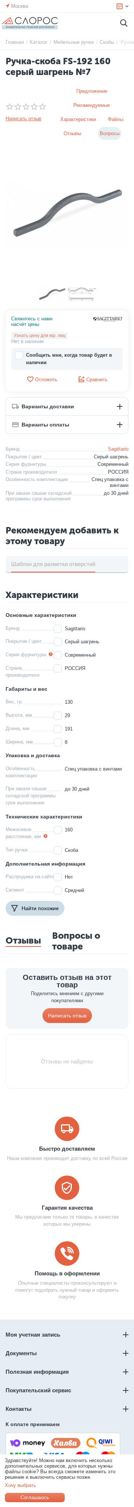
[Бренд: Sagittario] (108, 318)
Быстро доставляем (67, 1148)
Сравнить (97, 379)
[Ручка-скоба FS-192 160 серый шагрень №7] (67, 213)
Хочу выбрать (20, 1485)
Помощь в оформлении (67, 1273)
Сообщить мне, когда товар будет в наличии (69, 358)
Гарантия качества (67, 1207)
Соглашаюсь (34, 1497)
